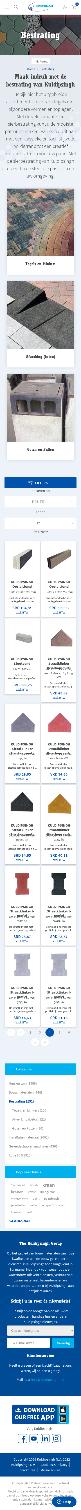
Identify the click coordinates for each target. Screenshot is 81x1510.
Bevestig (63, 1343)
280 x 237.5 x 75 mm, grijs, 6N (59, 837)
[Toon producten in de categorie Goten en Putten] (40, 408)
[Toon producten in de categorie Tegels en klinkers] (40, 223)
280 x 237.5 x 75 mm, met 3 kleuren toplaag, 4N (59, 673)
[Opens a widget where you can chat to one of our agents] (64, 1502)
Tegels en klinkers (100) (29, 1110)
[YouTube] (33, 1438)
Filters (41, 482)
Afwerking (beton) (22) (29, 1119)
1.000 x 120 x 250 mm (59, 592)
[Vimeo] (45, 1438)
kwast (32, 1192)
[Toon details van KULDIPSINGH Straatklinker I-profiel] (22, 883)
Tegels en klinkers (40, 263)
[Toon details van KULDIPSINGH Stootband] (22, 635)
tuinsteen (16, 1212)
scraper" (47, 1205)
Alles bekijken (19, 1221)
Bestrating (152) (21, 1101)
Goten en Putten (40, 449)
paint (36, 1198)
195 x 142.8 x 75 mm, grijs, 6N (59, 1000)
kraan (48, 1185)
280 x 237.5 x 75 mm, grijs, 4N (22, 756)
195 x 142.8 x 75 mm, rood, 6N (22, 919)
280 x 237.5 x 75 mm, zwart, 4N (22, 837)
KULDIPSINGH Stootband (22, 661)
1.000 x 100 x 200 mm (22, 592)
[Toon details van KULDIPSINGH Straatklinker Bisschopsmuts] (58, 635)
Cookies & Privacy (54, 1464)
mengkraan (48, 1192)
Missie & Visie (50, 1470)
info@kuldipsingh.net (47, 1379)
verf (29, 1212)
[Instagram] (56, 1438)
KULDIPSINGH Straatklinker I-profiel (22, 911)
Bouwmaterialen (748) (25, 1092)
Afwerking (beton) (40, 356)
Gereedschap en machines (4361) (34, 1146)
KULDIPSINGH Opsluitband (22, 584)
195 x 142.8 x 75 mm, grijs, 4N (22, 1000)
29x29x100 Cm (22, 669)
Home (31, 69)
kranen (17, 1191)
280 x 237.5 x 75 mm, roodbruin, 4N (59, 756)
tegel (60, 1205)
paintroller (18, 1205)
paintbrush (51, 1198)
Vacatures (27, 1470)
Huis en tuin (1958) (23, 1083)
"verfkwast (18, 1185)
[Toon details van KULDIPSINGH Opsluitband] (22, 558)
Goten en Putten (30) (27, 1128)
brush (34, 1185)
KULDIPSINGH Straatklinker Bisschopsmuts (59, 663)
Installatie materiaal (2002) (29, 1137)
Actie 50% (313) (20, 1155)
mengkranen (19, 1198)
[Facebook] (22, 1438)
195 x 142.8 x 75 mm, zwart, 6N (59, 919)
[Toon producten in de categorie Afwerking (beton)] (40, 315)
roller (33, 1205)
